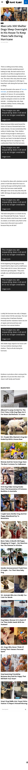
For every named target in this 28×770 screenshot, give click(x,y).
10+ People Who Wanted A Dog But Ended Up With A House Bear (14, 438)
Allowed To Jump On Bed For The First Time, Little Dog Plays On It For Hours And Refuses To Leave (13, 412)
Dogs (2, 23)
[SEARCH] (25, 709)
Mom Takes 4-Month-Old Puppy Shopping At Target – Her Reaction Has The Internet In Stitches (14, 543)
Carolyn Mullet (5, 42)
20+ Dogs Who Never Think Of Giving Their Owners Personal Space (12, 649)
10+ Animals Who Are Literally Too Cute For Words (14, 596)
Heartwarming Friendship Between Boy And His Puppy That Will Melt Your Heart (13, 676)
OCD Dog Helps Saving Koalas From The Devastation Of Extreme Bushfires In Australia (14, 489)
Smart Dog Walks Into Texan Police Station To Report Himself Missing (14, 702)
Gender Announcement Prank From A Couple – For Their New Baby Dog (14, 570)
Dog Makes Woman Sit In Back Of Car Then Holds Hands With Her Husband (13, 622)
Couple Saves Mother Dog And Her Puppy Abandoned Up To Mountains (14, 516)
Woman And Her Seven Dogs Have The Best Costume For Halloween (14, 463)
